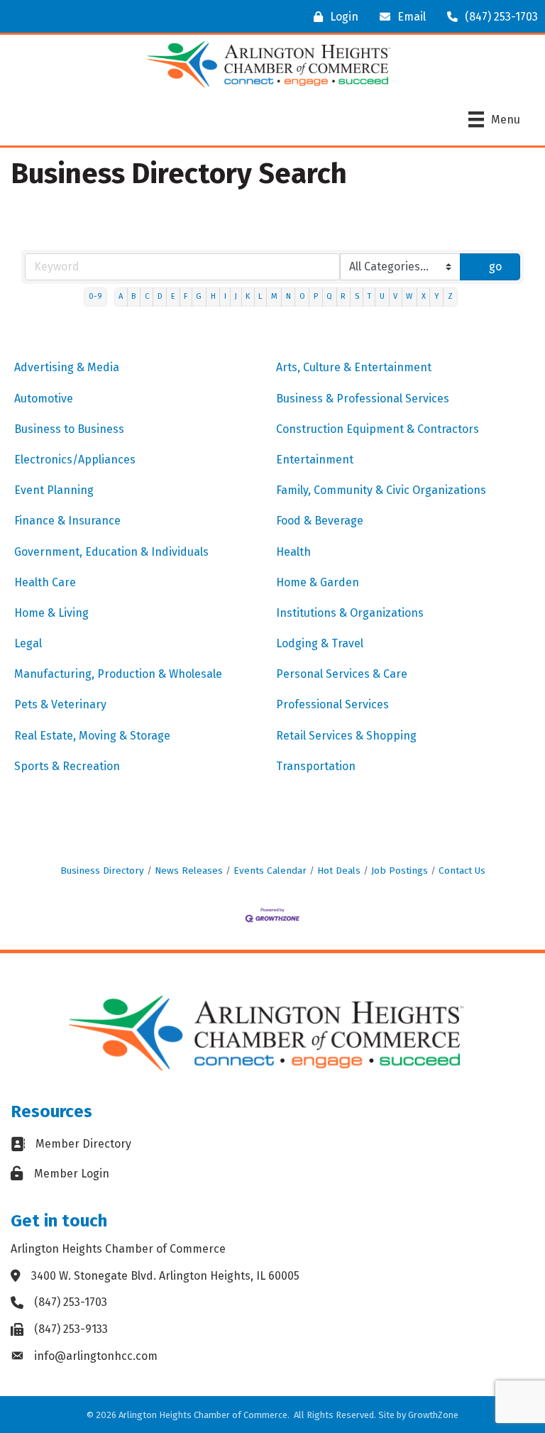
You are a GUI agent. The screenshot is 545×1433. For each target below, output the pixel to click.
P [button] (316, 296)
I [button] (225, 296)
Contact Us (462, 870)
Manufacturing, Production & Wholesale (118, 674)
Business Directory (102, 870)
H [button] (213, 296)
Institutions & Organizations (350, 613)
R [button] (343, 296)
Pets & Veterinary (60, 704)
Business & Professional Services (362, 398)
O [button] (302, 296)
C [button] (147, 296)
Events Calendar (270, 870)
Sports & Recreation (67, 766)
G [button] (199, 296)
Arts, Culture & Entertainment (353, 367)
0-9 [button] (95, 296)
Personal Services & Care (341, 674)
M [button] (274, 296)
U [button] (382, 296)
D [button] (160, 296)
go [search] (495, 266)
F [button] (185, 296)
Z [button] (450, 296)
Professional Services (332, 704)
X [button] (424, 296)
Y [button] (436, 296)
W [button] (409, 296)
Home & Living (51, 613)
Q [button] (329, 296)
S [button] (357, 296)
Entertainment (314, 459)
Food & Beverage (319, 520)
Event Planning (54, 490)
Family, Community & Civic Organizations (381, 490)
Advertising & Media (66, 367)
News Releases (189, 870)
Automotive (43, 398)
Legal (28, 643)
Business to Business (69, 429)
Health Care (45, 582)
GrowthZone (433, 1415)
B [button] (133, 296)
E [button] (173, 296)
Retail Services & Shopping (346, 735)
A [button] (121, 296)
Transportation (316, 766)
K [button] (248, 296)
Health (293, 552)
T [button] (369, 296)
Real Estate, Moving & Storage (92, 735)
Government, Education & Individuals (111, 552)
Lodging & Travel (319, 643)
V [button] (395, 296)
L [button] (260, 296)
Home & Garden (317, 582)
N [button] (288, 296)
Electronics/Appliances (75, 459)
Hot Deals (338, 870)
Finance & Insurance (67, 520)
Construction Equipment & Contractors (377, 429)
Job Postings (399, 870)
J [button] (236, 296)
